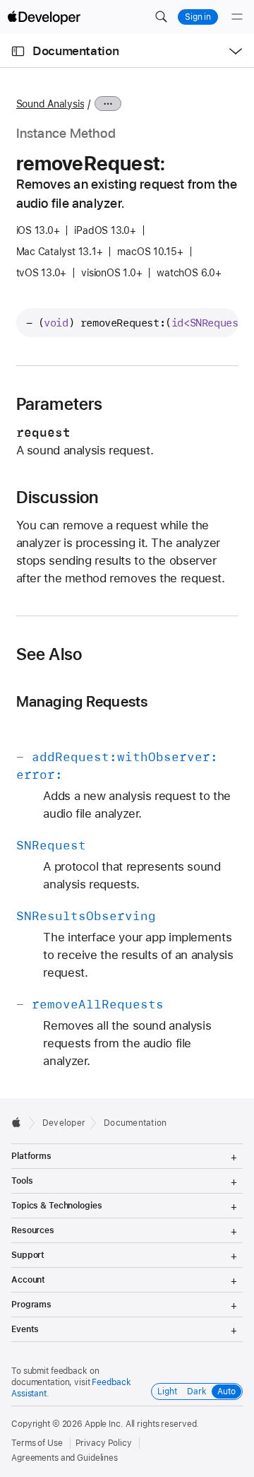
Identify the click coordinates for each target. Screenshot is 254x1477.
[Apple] (20, 1122)
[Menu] (237, 17)
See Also (49, 654)
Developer (63, 1123)
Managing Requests (82, 701)
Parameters (59, 404)
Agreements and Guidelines (64, 1458)
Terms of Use (37, 1443)
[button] (161, 17)
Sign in (198, 17)
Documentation (75, 51)
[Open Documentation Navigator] (18, 51)
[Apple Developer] (43, 17)
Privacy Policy (103, 1443)
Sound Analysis (50, 104)
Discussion (57, 497)
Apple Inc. (104, 1424)
